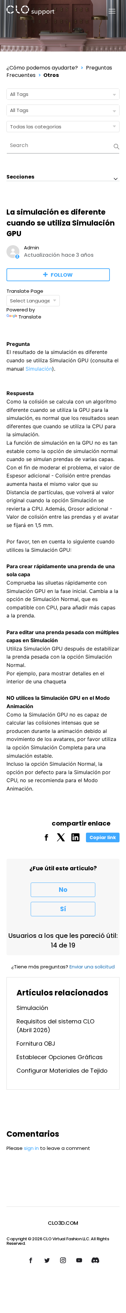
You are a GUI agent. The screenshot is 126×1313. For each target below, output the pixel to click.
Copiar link (102, 837)
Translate (29, 316)
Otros (51, 75)
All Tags (19, 94)
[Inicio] (30, 11)
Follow (62, 275)
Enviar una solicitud (92, 966)
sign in (31, 1148)
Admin (31, 247)
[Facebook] (46, 839)
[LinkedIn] (75, 839)
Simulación (39, 368)
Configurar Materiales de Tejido (62, 1071)
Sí (63, 909)
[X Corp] (61, 839)
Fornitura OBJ (35, 1044)
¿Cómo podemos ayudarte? (42, 67)
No (63, 889)
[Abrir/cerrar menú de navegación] (108, 11)
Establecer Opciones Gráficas (59, 1057)
